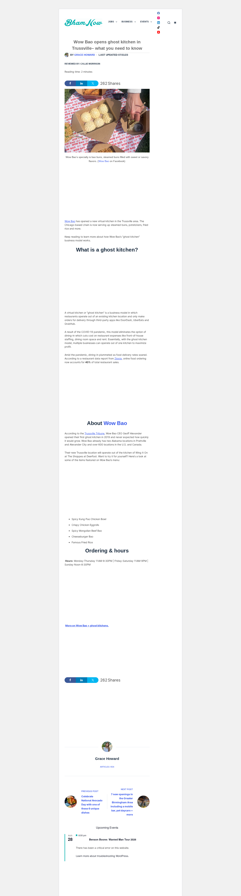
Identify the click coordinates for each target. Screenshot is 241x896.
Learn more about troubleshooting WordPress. (102, 855)
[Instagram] (158, 18)
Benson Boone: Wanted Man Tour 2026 (112, 839)
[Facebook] (158, 13)
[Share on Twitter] (92, 83)
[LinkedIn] (158, 22)
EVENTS (144, 21)
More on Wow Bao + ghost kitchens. (87, 625)
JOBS (111, 21)
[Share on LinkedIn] (81, 83)
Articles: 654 (107, 767)
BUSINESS (127, 21)
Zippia (118, 358)
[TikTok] (158, 27)
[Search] (169, 22)
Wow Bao (103, 161)
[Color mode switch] (175, 22)
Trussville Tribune (94, 433)
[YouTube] (158, 32)
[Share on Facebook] (70, 83)
